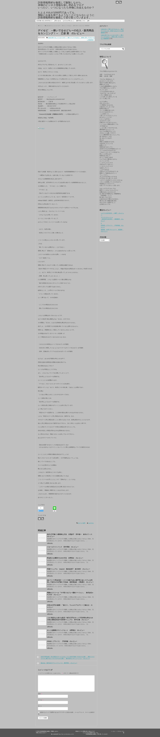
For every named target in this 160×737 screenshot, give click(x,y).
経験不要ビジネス (80, 20)
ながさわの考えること (68, 20)
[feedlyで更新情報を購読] (117, 2)
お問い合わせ (57, 20)
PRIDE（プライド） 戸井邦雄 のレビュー (62, 641)
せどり (80, 523)
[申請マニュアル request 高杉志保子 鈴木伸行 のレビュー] (42, 572)
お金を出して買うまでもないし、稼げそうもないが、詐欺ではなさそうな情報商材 (112, 30)
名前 (40, 693)
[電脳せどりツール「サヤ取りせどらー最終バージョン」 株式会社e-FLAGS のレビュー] (42, 596)
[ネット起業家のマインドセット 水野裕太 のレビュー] (42, 634)
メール (41, 700)
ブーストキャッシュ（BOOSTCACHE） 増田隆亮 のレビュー (112, 219)
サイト (40, 706)
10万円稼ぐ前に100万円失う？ (44, 20)
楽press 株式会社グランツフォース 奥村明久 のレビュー (59, 663)
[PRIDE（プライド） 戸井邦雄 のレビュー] (42, 645)
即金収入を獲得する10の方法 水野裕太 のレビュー (65, 558)
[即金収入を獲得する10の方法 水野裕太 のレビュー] (42, 561)
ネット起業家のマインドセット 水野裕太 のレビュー (66, 630)
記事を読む (50, 543)
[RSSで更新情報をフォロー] (120, 2)
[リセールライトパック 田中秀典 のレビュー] (42, 550)
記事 (88, 20)
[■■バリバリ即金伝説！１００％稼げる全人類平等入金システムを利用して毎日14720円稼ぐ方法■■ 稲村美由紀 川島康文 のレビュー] (42, 583)
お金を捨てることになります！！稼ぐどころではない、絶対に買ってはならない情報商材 (112, 36)
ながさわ (91, 523)
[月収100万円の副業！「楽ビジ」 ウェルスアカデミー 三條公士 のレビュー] (42, 608)
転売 (84, 523)
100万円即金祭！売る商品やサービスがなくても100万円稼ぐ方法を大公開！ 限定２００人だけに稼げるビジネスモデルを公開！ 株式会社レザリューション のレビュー (67, 657)
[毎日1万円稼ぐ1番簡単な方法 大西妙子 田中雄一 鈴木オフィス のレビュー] (42, 538)
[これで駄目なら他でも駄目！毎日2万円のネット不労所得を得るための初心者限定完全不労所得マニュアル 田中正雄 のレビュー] (42, 621)
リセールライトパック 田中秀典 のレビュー (63, 547)
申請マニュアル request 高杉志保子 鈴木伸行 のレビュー (68, 569)
